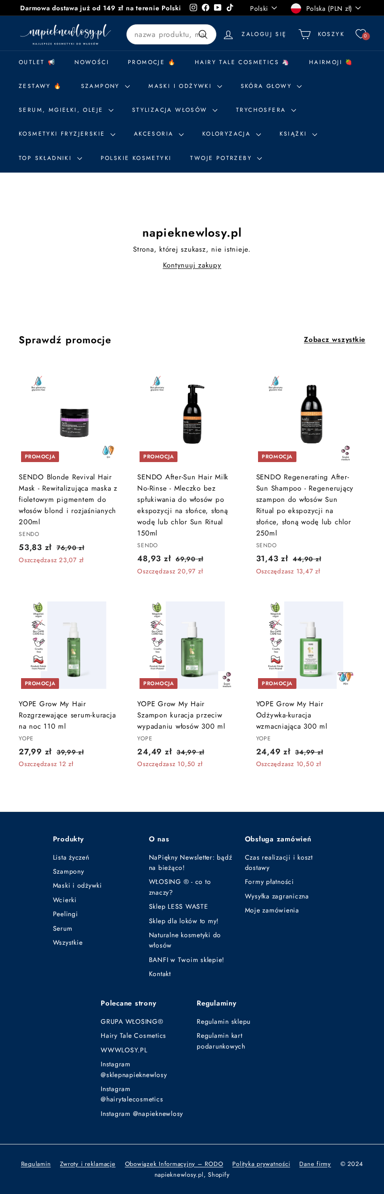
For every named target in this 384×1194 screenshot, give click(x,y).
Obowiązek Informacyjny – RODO (174, 1163)
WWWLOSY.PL (124, 1050)
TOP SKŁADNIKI (47, 158)
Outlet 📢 (37, 62)
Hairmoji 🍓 (331, 62)
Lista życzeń (71, 857)
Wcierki (65, 900)
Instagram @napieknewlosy (142, 1113)
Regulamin (36, 1163)
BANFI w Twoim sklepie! (187, 959)
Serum (63, 928)
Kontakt (160, 973)
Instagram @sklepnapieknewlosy (134, 1069)
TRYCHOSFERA (262, 110)
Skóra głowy (268, 86)
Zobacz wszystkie (334, 339)
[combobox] (171, 34)
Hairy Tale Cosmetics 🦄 (242, 62)
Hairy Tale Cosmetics (133, 1035)
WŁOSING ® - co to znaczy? (180, 887)
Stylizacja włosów (171, 110)
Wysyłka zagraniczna (277, 896)
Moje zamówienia (272, 910)
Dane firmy (315, 1163)
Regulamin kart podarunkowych (221, 1040)
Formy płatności (269, 881)
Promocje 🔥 (152, 62)
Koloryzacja (228, 134)
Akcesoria (155, 134)
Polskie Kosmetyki (136, 158)
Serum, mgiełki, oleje (62, 110)
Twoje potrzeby (222, 158)
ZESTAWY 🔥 (40, 86)
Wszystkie (68, 942)
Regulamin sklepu (224, 1021)
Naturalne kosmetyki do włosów (185, 940)
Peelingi (65, 914)
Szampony (68, 871)
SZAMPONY (102, 86)
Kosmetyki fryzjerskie (63, 134)
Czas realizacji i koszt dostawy (279, 862)
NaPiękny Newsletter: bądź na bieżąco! (190, 862)
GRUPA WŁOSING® (132, 1021)
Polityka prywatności (261, 1163)
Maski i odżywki (181, 86)
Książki (295, 134)
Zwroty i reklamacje (87, 1163)
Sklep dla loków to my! (184, 921)
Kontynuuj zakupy (192, 265)
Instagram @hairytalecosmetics (132, 1094)
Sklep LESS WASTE (178, 906)
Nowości (91, 62)
